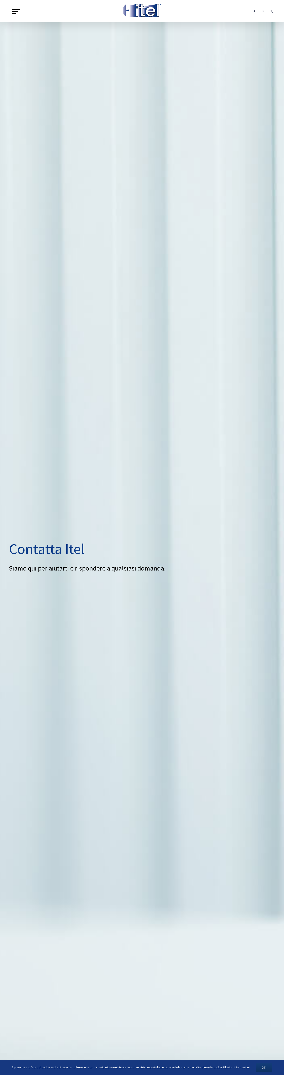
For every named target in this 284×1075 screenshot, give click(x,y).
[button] (271, 11)
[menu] (16, 11)
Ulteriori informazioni (236, 1067)
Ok (264, 1067)
